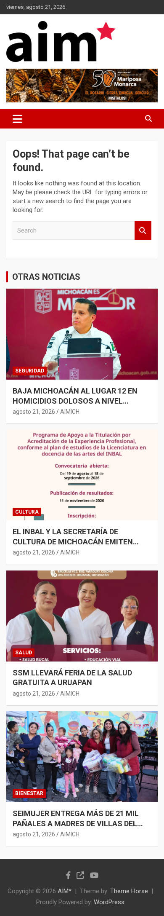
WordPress (109, 902)
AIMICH (69, 411)
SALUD (23, 653)
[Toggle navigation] (17, 119)
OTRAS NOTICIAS (46, 277)
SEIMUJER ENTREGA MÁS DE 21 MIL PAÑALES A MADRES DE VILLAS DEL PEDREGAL (76, 823)
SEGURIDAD (29, 371)
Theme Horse (129, 891)
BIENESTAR (29, 793)
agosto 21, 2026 (34, 411)
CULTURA (27, 512)
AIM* (64, 891)
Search (143, 230)
